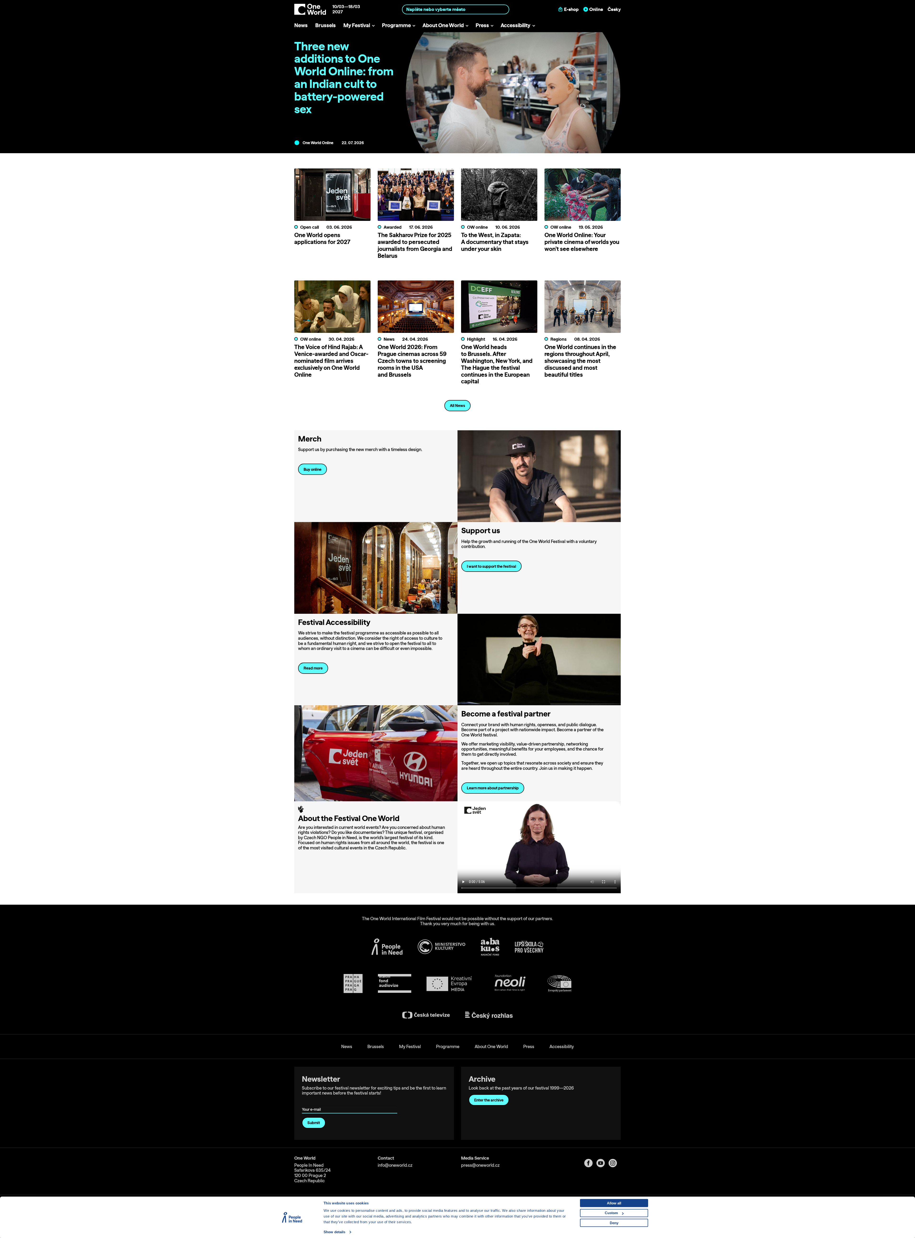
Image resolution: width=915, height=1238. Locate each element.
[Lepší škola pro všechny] (529, 946)
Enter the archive (488, 1100)
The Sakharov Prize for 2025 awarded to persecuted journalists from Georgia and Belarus (415, 245)
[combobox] (455, 9)
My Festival (356, 25)
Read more (313, 668)
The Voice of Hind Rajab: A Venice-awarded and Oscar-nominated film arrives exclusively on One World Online (331, 361)
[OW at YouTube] (602, 1163)
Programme (396, 25)
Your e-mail (312, 1102)
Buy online (312, 469)
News (301, 25)
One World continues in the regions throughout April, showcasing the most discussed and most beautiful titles (580, 361)
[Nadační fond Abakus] (490, 946)
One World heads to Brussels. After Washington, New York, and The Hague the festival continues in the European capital (497, 364)
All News (457, 405)
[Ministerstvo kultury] (441, 947)
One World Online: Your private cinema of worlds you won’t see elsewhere (581, 242)
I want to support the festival (491, 566)
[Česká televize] (426, 1015)
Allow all (614, 1203)
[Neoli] (509, 983)
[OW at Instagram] (615, 1163)
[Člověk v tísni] (387, 947)
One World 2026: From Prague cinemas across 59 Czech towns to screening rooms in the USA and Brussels (412, 361)
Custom (611, 1213)
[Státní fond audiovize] (394, 983)
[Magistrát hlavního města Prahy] (353, 983)
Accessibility (515, 25)
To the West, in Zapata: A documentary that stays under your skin (495, 242)
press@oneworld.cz (480, 1165)
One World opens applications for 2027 (322, 238)
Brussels (325, 25)
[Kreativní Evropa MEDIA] (449, 984)
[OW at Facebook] (590, 1163)
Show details (334, 1232)
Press (482, 25)
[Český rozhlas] (489, 1015)
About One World (443, 25)
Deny (614, 1223)
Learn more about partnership (493, 788)
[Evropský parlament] (559, 984)
